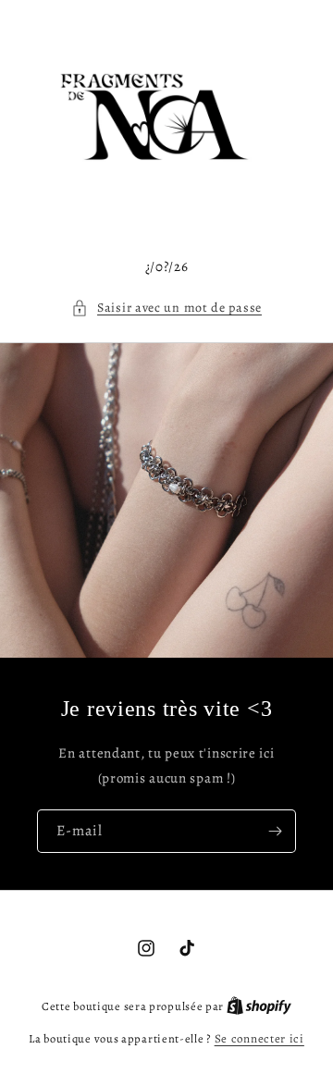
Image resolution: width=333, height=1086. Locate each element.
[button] (166, 307)
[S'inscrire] (274, 831)
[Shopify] (259, 1006)
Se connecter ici (259, 1038)
